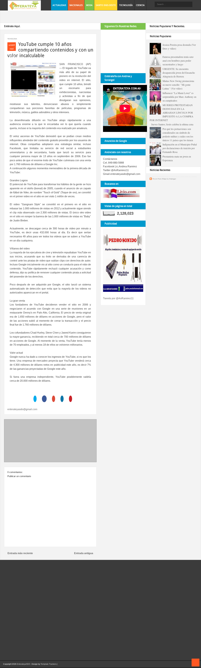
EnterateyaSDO (23, 664)
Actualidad (59, 5)
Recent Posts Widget (160, 179)
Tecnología (126, 5)
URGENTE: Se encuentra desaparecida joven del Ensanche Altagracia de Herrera (179, 72)
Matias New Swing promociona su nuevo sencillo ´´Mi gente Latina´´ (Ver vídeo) (178, 84)
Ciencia (140, 5)
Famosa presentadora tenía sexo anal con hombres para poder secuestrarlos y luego (178, 60)
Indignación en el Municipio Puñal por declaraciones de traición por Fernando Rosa (180, 148)
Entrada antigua (83, 553)
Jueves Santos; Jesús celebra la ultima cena (172, 124)
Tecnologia (12, 39)
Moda (89, 5)
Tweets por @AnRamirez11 (118, 298)
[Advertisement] (50, 441)
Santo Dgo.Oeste (106, 5)
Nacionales (76, 5)
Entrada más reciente (20, 553)
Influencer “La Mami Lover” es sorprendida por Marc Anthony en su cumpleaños (179, 96)
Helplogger (172, 179)
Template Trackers (48, 664)
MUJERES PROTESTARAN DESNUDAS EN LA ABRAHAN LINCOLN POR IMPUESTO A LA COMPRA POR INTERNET (171, 112)
